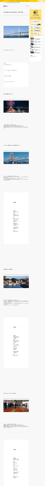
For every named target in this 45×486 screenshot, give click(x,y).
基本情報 (14, 202)
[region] (35, 58)
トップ (4, 2)
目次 (4, 63)
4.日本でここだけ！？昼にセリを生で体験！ (9, 81)
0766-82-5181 (15, 225)
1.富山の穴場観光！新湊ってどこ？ (8, 64)
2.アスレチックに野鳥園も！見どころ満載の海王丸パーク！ (10, 70)
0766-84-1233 (15, 470)
